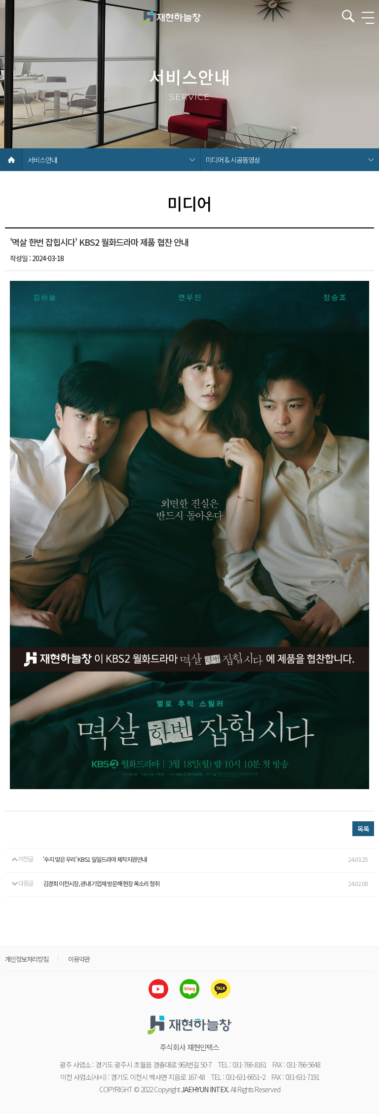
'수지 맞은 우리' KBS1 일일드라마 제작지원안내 (95, 859)
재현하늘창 (171, 17)
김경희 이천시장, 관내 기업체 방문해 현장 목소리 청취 (101, 883)
